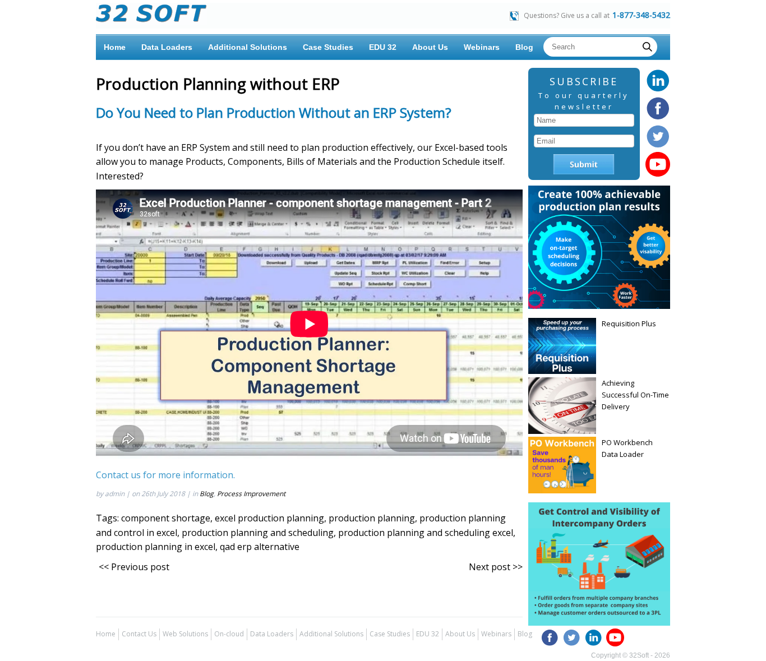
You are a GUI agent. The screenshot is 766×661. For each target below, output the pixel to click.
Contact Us (139, 634)
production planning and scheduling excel (425, 532)
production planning (372, 518)
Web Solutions (185, 634)
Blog (524, 47)
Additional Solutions (247, 47)
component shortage (165, 518)
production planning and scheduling (258, 532)
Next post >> (496, 567)
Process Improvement (251, 493)
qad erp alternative (259, 546)
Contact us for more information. (165, 475)
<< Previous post (134, 567)
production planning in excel (155, 546)
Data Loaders (166, 47)
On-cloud (229, 634)
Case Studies (328, 47)
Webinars (482, 47)
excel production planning (269, 518)
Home (115, 47)
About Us (430, 47)
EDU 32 (382, 47)
